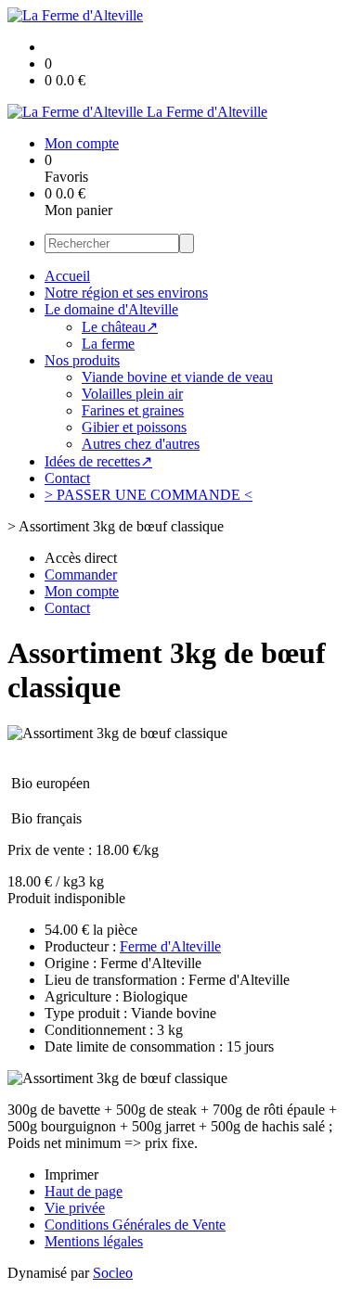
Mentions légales (94, 1241)
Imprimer (71, 1174)
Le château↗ (120, 327)
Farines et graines (133, 410)
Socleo (113, 1273)
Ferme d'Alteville (170, 946)
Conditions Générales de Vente (135, 1224)
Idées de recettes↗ (98, 461)
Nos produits (82, 360)
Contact (67, 478)
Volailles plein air (132, 394)
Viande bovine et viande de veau (177, 377)
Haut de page (84, 1191)
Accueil (67, 276)
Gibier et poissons (134, 427)
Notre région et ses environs (126, 292)
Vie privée (75, 1208)
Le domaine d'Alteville (111, 309)
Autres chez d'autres (141, 444)
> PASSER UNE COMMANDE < (148, 495)
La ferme (108, 343)
